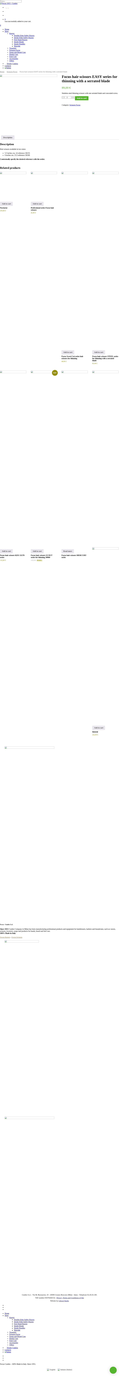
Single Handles (19, 1328)
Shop (6, 1315)
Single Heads (19, 1326)
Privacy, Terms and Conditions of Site (70, 1298)
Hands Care (13, 1339)
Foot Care (13, 1341)
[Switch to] (8, 68)
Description (7, 137)
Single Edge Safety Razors (24, 1322)
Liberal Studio (64, 1301)
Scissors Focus (12, 72)
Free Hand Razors (20, 1324)
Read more (67, 551)
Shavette (17, 1330)
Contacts (8, 1350)
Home (2, 72)
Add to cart (82, 98)
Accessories (13, 1343)
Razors (11, 1318)
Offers (11, 1345)
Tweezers (12, 1332)
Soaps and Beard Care (17, 1336)
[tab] (7, 137)
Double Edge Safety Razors (24, 1320)
